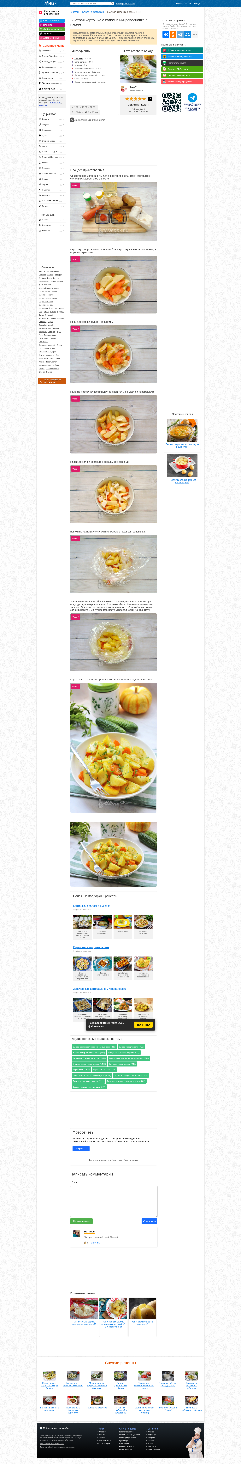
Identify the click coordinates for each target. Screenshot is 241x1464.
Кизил (46, 312)
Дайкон (60, 281)
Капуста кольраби (46, 302)
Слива (59, 345)
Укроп (58, 359)
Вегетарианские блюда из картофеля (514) (129, 1058)
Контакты (102, 1438)
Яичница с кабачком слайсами (191, 1408)
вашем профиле (141, 1141)
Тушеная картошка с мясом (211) (88, 1081)
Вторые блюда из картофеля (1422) (89, 1064)
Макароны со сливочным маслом (73, 1384)
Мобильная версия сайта (56, 1428)
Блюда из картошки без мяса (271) (89, 1052)
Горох (49, 278)
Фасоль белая (51, 362)
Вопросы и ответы (126, 1447)
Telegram (151, 1438)
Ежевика (47, 285)
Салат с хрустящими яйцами (120, 1385)
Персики (55, 328)
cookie (100, 1026)
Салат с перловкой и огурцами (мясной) (144, 1410)
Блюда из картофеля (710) (131, 1047)
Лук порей (49, 315)
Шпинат (42, 372)
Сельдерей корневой (47, 345)
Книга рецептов (51, 20)
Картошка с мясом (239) (104, 1070)
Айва (41, 271)
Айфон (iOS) (55, 103)
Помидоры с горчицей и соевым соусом (144, 1385)
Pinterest (151, 1432)
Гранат (56, 278)
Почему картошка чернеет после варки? (182, 481)
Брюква (50, 275)
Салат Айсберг (50, 335)
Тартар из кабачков (97, 1407)
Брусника (42, 275)
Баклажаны (54, 271)
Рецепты (74, 12)
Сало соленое (80, 62)
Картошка (78, 58)
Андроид (43, 105)
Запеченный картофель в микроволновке (99, 988)
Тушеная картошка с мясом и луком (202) (126, 1081)
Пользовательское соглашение (52, 1444)
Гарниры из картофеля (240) (122, 1064)
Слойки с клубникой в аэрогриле (121, 1410)
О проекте (102, 1432)
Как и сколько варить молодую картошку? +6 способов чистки (113, 1324)
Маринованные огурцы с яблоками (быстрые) (97, 1385)
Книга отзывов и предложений (52, 12)
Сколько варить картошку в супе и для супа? (182, 445)
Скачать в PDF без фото (179, 75)
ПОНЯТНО (143, 1024)
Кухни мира (123, 1441)
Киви (40, 312)
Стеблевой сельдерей (47, 352)
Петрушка (43, 332)
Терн (57, 355)
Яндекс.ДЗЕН (153, 1435)
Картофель (59, 308)
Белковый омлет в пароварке (49, 1408)
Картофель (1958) (81, 1070)
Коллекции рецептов (127, 1438)
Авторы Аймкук (51, 38)
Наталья (89, 1231)
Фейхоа (56, 365)
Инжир (56, 288)
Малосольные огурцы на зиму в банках (49, 1385)
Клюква (53, 312)
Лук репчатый (44, 318)
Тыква (52, 359)
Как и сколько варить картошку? (142, 1323)
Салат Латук (44, 338)
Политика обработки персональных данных (57, 1447)
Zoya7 (133, 87)
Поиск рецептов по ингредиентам (52, 381)
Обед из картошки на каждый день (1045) (92, 1075)
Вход (197, 3)
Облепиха (42, 322)
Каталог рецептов (126, 1432)
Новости (101, 1435)
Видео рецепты (50, 89)
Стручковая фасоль (46, 355)
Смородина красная (47, 348)
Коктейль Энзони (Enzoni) (168, 1408)
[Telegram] (180, 34)
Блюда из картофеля (93, 12)
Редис (59, 332)
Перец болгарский (46, 325)
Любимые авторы (52, 29)
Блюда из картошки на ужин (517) (123, 1052)
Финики (41, 369)
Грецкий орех (44, 281)
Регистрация (183, 3)
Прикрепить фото (81, 1221)
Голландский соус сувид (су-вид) (168, 1384)
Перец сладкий (45, 328)
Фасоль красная (45, 365)
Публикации (124, 1444)
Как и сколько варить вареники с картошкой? (84, 1323)
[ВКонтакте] (165, 34)
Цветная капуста (52, 369)
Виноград (58, 275)
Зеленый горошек (46, 288)
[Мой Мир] (187, 34)
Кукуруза (60, 312)
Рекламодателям (105, 1441)
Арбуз (46, 271)
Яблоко (49, 372)
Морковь (60, 318)
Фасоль (41, 362)
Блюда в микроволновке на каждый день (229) (94, 1047)
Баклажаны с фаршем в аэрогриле (73, 1410)
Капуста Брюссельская (48, 298)
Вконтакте (152, 1447)
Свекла (53, 338)
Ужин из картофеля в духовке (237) (89, 1087)
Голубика (42, 278)
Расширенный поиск (125, 3)
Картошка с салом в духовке (91, 905)
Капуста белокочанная (48, 292)
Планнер (47, 25)
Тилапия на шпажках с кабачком (191, 1385)
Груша (53, 281)
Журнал (47, 33)
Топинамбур (43, 359)
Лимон (41, 315)
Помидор (51, 332)
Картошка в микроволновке (91, 947)
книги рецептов (97, 120)
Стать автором (104, 1444)
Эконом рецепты (51, 83)
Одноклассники (154, 1449)
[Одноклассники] (173, 34)
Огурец (50, 322)
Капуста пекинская (46, 305)
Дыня (41, 285)
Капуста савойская (46, 308)
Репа (41, 335)
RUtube (150, 1444)
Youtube (151, 1441)
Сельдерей (43, 342)
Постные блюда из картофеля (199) (131, 1075)
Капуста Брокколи (46, 295)
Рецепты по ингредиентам (129, 1435)
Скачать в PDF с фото (178, 69)
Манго (53, 318)
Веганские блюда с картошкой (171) (89, 1058)
